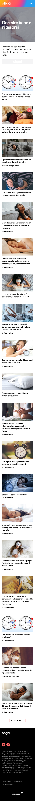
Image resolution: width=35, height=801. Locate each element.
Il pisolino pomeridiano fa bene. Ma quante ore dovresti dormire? (16, 160)
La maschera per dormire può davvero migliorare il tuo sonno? (15, 295)
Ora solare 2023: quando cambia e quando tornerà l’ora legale (16, 193)
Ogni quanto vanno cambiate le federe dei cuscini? (15, 394)
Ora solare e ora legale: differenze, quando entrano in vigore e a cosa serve (16, 96)
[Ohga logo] (6, 3)
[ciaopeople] (17, 793)
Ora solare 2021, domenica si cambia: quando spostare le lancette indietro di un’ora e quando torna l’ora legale (17, 600)
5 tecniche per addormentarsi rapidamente (14, 495)
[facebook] (8, 744)
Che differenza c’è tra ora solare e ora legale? (16, 635)
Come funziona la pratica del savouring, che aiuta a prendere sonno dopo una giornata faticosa (16, 261)
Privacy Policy (6, 781)
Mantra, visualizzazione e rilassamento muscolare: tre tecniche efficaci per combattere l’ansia (16, 427)
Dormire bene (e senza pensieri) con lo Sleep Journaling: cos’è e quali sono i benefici (17, 527)
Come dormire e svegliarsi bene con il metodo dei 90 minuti (17, 361)
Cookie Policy (18, 781)
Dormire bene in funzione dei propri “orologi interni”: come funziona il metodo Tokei (17, 563)
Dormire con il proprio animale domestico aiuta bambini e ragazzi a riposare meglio (17, 670)
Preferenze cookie (7, 784)
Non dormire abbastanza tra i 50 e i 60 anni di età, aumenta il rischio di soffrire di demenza (17, 706)
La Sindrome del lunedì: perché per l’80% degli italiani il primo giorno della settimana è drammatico (16, 129)
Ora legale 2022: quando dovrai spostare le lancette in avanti (15, 462)
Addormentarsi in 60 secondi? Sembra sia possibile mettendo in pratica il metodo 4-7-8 (16, 327)
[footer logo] (6, 733)
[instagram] (3, 744)
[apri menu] (31, 3)
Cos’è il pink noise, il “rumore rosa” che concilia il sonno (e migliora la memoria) (16, 225)
